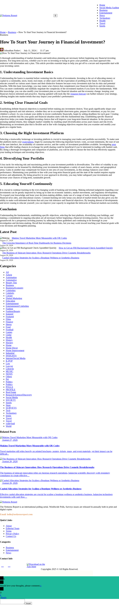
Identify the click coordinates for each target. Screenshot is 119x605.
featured (9, 314)
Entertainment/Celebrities (17, 306)
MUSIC (9, 371)
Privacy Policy (12, 533)
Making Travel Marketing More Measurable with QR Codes (39, 238)
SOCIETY (11, 400)
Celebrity (10, 293)
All (7, 272)
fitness (9, 324)
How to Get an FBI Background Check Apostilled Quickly (86, 248)
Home (102, 5)
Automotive (11, 280)
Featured (10, 316)
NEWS (9, 374)
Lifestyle (10, 368)
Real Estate (11, 392)
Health (102, 20)
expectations (28, 142)
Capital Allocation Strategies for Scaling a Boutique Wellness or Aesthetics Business (40, 257)
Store (8, 405)
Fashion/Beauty (13, 311)
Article (9, 275)
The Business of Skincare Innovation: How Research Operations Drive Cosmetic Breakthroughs (46, 253)
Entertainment (105, 13)
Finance (9, 322)
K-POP (9, 361)
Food (8, 327)
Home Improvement (15, 350)
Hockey (9, 342)
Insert (28, 603)
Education (10, 301)
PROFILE (10, 389)
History (9, 340)
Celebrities (11, 290)
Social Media (12, 397)
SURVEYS (11, 408)
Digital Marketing (14, 298)
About (9, 526)
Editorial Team (12, 528)
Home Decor (12, 348)
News (102, 15)
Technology (104, 18)
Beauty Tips (11, 282)
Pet (7, 379)
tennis (8, 415)
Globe (8, 335)
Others (9, 376)
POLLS (9, 387)
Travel (102, 23)
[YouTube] (22, 565)
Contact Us (11, 536)
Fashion (9, 308)
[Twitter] (15, 565)
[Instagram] (9, 565)
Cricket (9, 295)
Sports (102, 26)
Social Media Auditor (109, 7)
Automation (11, 277)
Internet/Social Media (15, 358)
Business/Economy (14, 288)
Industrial (10, 353)
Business (103, 10)
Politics (9, 382)
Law (8, 363)
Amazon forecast (78, 94)
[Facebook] (2, 565)
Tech (8, 410)
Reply (4, 597)
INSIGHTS (11, 355)
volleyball (10, 423)
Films (8, 319)
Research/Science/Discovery (19, 395)
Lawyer (9, 366)
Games (9, 332)
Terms (8, 531)
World (8, 426)
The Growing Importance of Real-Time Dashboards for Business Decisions (36, 243)
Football (9, 329)
